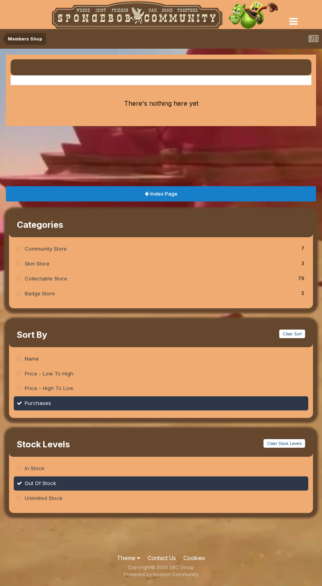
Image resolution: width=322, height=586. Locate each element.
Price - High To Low (49, 388)
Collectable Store (164, 278)
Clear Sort (292, 333)
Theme (127, 558)
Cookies (194, 558)
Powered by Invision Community (161, 574)
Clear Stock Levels (284, 443)
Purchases (38, 403)
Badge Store (164, 293)
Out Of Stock (40, 483)
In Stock (34, 468)
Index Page (163, 193)
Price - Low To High (49, 373)
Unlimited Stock (43, 498)
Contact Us (162, 558)
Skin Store (164, 263)
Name (32, 358)
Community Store (164, 248)
